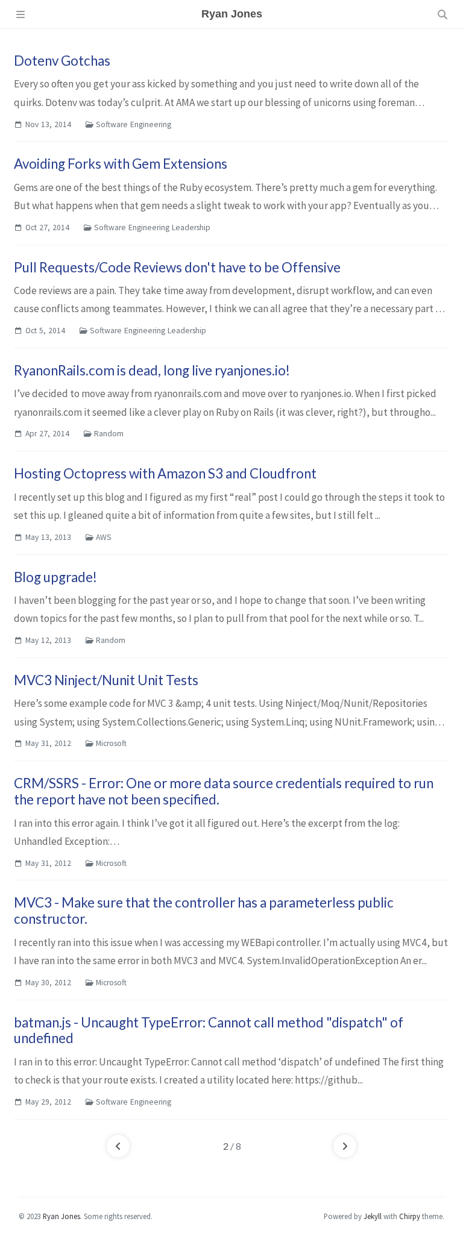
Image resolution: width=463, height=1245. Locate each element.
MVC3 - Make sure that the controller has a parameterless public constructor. (204, 910)
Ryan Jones (61, 1216)
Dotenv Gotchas (62, 60)
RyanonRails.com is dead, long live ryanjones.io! (152, 370)
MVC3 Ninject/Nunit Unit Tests (106, 680)
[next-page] (345, 1146)
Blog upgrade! (55, 577)
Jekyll (373, 1216)
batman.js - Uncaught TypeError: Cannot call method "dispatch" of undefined (208, 1030)
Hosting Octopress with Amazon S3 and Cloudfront (165, 473)
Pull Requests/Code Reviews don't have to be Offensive (177, 267)
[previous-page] (118, 1146)
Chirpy (409, 1216)
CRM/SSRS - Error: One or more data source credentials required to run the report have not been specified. (223, 791)
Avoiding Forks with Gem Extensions (120, 163)
